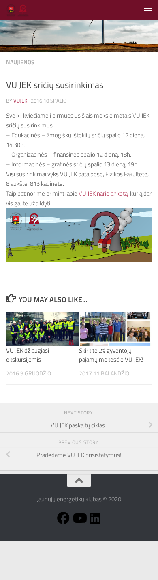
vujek (20, 101)
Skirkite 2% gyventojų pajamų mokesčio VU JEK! (111, 355)
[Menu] (148, 10)
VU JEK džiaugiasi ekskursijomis (27, 355)
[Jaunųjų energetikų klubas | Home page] (21, 10)
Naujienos (20, 62)
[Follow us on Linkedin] (95, 518)
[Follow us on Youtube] (79, 518)
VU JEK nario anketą (103, 193)
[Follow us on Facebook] (63, 518)
